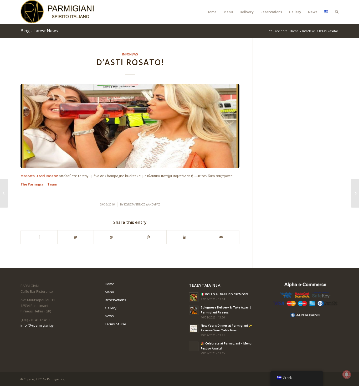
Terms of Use (115, 324)
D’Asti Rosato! (130, 62)
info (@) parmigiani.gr (37, 325)
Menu (109, 292)
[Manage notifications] (346, 374)
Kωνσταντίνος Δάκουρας (142, 204)
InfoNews (308, 31)
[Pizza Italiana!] (355, 193)
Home (294, 31)
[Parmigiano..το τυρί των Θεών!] (4, 193)
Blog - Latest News (39, 31)
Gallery (110, 308)
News (109, 315)
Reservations (115, 299)
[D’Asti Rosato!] (129, 126)
